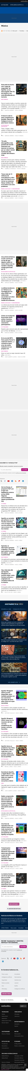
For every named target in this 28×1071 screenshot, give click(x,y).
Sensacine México (18, 1058)
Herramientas (17, 977)
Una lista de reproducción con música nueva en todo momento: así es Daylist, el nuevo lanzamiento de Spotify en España (7, 829)
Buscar (26, 999)
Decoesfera (4, 1045)
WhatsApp (4, 988)
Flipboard (19, 481)
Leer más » (23, 108)
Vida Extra (16, 1016)
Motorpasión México (19, 1062)
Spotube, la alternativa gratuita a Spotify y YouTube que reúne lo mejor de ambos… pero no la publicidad (8, 550)
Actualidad (4, 327)
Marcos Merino (9, 110)
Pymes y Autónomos (19, 1045)
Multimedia (4, 99)
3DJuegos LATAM (18, 1055)
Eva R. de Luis (8, 592)
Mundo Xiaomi (5, 1022)
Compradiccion (5, 1048)
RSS (15, 481)
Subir (22, 1006)
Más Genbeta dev (13, 682)
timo (3, 985)
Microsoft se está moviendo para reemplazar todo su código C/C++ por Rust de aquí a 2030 (14, 640)
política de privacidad (21, 473)
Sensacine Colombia (19, 1060)
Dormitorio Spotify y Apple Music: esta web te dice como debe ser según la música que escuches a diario (7, 776)
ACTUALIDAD (4, 4)
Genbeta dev (14, 604)
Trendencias (5, 1043)
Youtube (8, 481)
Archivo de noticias (15, 908)
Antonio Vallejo (10, 713)
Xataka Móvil (5, 1016)
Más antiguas (14, 904)
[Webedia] (24, 1)
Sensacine (16, 1024)
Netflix (16, 985)
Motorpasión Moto (18, 1036)
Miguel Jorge (9, 766)
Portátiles (22, 30)
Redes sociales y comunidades (10, 188)
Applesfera (4, 1018)
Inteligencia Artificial (19, 988)
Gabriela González (10, 168)
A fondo (3, 503)
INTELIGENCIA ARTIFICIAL (17, 4)
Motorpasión (17, 1033)
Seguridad (4, 980)
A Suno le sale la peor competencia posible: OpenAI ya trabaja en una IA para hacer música (7, 119)
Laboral (16, 983)
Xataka (3, 1014)
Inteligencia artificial (5, 126)
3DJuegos (16, 1014)
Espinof (16, 1026)
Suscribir (24, 469)
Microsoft (15, 30)
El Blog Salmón (18, 1043)
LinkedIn (23, 481)
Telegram (12, 481)
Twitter (1, 481)
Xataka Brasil (5, 1058)
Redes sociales (5, 983)
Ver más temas (6, 993)
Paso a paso (4, 705)
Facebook (5, 481)
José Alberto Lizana (11, 356)
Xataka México (5, 1055)
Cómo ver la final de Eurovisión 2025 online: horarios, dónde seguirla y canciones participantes (8, 320)
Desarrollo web (6, 609)
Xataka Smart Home (6, 1020)
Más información (5, 1069)
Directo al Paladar (6, 1033)
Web (2, 783)
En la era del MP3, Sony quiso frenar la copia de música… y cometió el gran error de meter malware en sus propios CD (8, 343)
